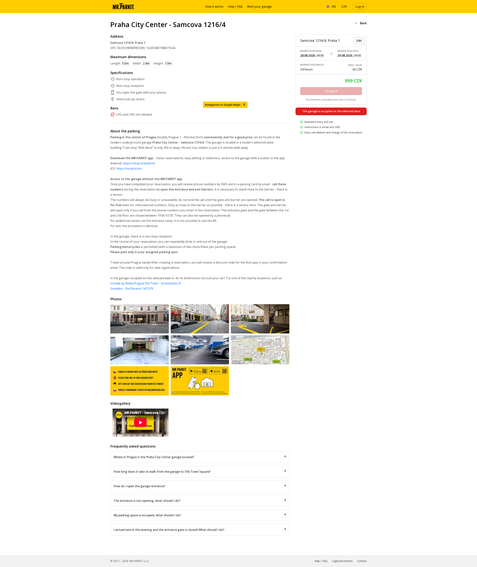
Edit (359, 40)
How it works (214, 6)
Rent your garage (259, 6)
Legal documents (342, 561)
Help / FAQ (235, 6)
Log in (360, 6)
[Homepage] (123, 6)
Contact (362, 561)
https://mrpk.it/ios (129, 168)
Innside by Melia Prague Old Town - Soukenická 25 (145, 283)
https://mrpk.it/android (139, 163)
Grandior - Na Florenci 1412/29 (131, 288)
